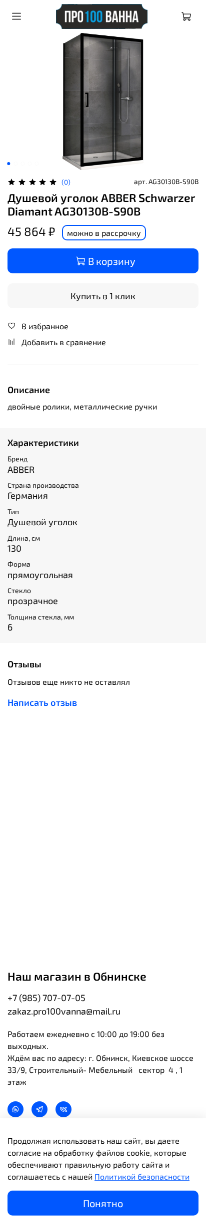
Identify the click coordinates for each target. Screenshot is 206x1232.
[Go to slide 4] (29, 163)
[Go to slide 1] (8, 163)
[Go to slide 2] (15, 163)
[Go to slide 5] (36, 163)
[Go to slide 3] (22, 163)
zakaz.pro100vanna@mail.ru (64, 1011)
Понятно (103, 1203)
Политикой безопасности (142, 1176)
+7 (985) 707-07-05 (47, 997)
